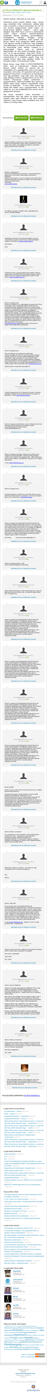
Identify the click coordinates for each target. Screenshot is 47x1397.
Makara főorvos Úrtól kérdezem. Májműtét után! (19, 1135)
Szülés (32, 1349)
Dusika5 (21, 448)
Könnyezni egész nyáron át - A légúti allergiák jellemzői (22, 1218)
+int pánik (7, 1326)
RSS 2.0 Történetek (28, 1354)
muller (21, 386)
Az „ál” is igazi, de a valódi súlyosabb (16, 1199)
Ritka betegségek (31, 1345)
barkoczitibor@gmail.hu (22, 1074)
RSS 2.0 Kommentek (28, 1357)
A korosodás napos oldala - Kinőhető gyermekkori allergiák (23, 1201)
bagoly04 (16, 1271)
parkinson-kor (26, 1342)
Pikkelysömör (37, 1342)
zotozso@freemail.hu (11, 184)
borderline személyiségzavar (32, 1330)
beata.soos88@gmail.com (17, 277)
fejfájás (35, 1335)
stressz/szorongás (31, 1347)
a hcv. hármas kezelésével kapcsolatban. (25, 1326)
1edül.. (12, 1326)
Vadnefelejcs (25, 1116)
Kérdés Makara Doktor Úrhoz (13, 1170)
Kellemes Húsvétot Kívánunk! (13, 1242)
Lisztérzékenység (9, 1340)
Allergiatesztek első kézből (13, 1209)
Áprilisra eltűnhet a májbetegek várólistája (18, 1261)
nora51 (30, 1128)
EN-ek (21, 205)
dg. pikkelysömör (9, 1111)
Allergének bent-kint (10, 1213)
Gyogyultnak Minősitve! (11, 1116)
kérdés (6, 1114)
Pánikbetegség (12, 1344)
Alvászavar (22, 1328)
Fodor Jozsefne (21, 136)
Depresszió (20, 1334)
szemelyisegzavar (9, 1349)
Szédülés (26, 1349)
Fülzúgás (13, 1338)
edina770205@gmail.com (16, 463)
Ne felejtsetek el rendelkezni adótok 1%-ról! (18, 1228)
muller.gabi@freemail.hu (23, 395)
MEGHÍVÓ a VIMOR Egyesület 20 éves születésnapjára (22, 1185)
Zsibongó (37, 1349)
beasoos (21, 267)
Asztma (34, 1328)
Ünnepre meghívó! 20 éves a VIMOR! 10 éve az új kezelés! (23, 1180)
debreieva (21, 781)
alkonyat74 (21, 557)
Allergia (13, 12)
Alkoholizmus (8, 1328)
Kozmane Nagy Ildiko (21, 297)
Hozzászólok (22, 118)
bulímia (6, 1332)
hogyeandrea (21, 862)
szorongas (18, 1349)
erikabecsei (21, 232)
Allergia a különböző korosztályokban (16, 1216)
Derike (21, 517)
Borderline (18, 1330)
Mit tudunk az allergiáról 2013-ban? (15, 1211)
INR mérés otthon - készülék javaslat (16, 1263)
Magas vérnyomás (19, 1340)
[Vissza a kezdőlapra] (23, 2)
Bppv (42, 1330)
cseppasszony (6, 15)
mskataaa (21, 345)
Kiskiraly (23, 1119)
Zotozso (21, 166)
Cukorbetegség (22, 1332)
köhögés (18, 12)
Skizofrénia (14, 1347)
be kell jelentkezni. (32, 1095)
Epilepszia (30, 1335)
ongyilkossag (16, 1342)
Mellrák (27, 1340)
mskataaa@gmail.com (34, 363)
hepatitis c (37, 1338)
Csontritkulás (12, 1332)
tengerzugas (32, 1123)
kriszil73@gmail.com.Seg (12, 323)
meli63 (21, 483)
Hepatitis (28, 1337)
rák (37, 1345)
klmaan (19, 1111)
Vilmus (21, 418)
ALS (5, 1156)
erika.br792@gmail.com (16, 922)
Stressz (29, 12)
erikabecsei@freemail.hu (25, 241)
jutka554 (21, 943)
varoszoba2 (17, 1280)
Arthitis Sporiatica (10, 1154)
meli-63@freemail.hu (26, 497)
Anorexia (29, 1328)
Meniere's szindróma (37, 1340)
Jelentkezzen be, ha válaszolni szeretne (23, 150)
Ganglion (21, 1338)
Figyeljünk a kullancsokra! (12, 1240)
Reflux (24, 12)
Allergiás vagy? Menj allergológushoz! (16, 1206)
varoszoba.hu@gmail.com (25, 1373)
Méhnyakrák (8, 1342)
